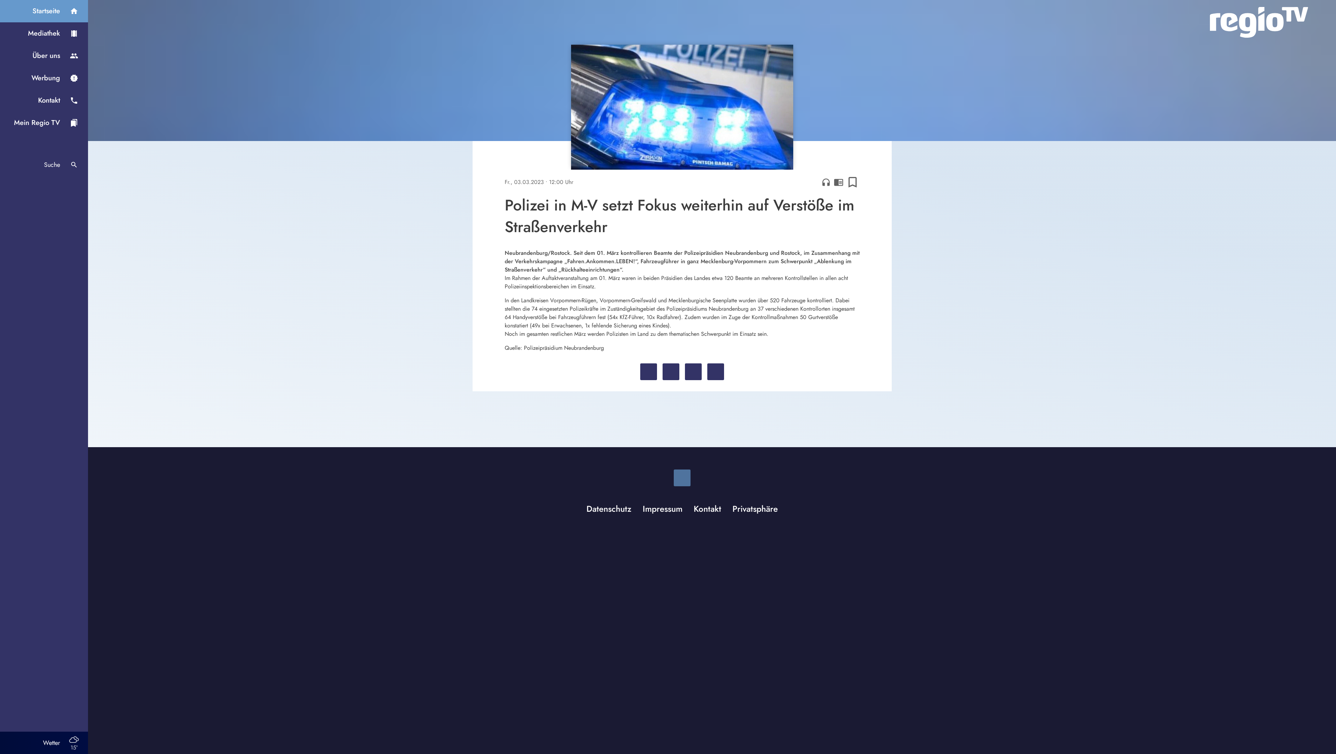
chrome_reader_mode (839, 182)
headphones (826, 182)
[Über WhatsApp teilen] (693, 371)
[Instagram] (682, 478)
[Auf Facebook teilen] (648, 371)
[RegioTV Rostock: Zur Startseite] (1259, 22)
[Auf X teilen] (671, 371)
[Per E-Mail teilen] (715, 371)
